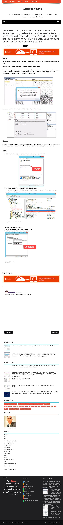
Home (5, 1)
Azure (26, 1)
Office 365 (19, 1)
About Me (11, 1)
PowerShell (34, 1)
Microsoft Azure (8, 406)
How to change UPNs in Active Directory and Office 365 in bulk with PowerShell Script (34, 345)
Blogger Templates (56, 522)
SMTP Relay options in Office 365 (21, 378)
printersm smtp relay (14, 408)
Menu (4, 21)
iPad (55, 406)
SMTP (26, 406)
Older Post (55, 332)
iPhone (6, 408)
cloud (30, 406)
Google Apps (42, 404)
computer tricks (36, 406)
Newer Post (8, 332)
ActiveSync (7, 404)
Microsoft (48, 404)
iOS (52, 406)
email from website (45, 406)
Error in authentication (23, 404)
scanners (22, 408)
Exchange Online (33, 404)
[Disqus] (31, 308)
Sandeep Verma (32, 8)
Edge (16, 404)
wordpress (27, 408)
